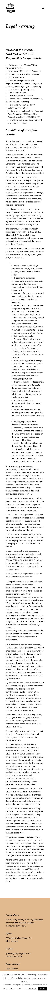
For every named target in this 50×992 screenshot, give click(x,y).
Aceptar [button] (42, 989)
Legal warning (12, 968)
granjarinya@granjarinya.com (18, 953)
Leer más (32, 988)
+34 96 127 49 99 (14, 956)
